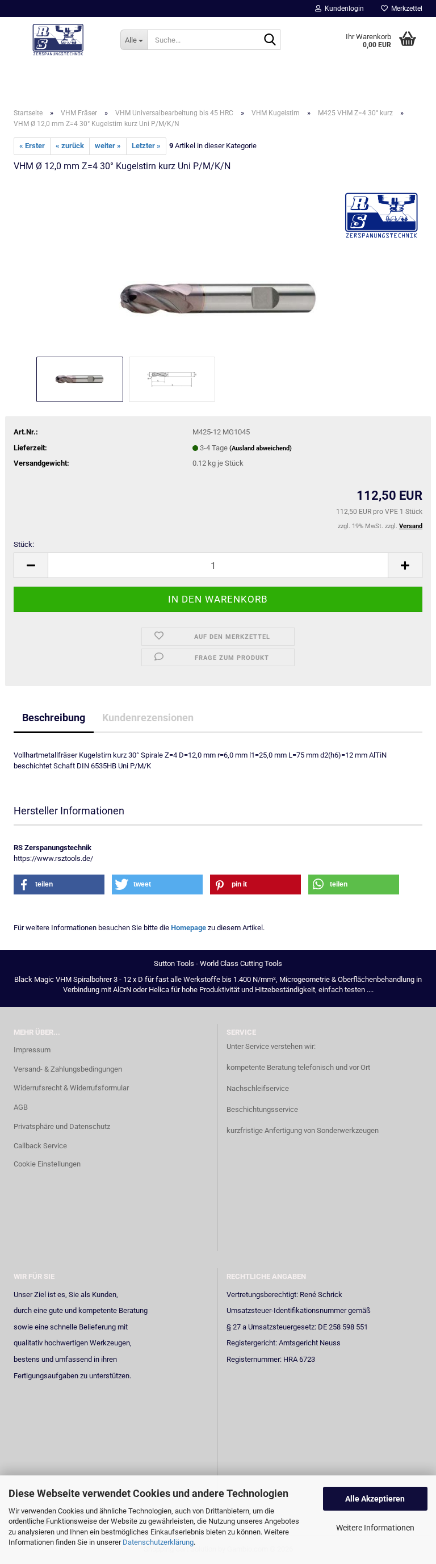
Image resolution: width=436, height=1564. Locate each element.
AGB (21, 1107)
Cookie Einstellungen (47, 1164)
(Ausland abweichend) (260, 448)
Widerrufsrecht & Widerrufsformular (71, 1088)
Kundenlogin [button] (342, 8)
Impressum (32, 1050)
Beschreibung (53, 718)
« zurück (70, 145)
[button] (31, 565)
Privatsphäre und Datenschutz (62, 1126)
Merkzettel (405, 8)
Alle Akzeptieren (375, 1498)
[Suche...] (269, 40)
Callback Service (40, 1145)
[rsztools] (58, 39)
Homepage (188, 927)
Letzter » (146, 145)
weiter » (108, 145)
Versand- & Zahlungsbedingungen (68, 1069)
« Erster (32, 145)
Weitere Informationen (375, 1527)
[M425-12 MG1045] (218, 268)
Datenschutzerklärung (158, 1542)
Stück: (24, 544)
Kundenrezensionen (148, 718)
